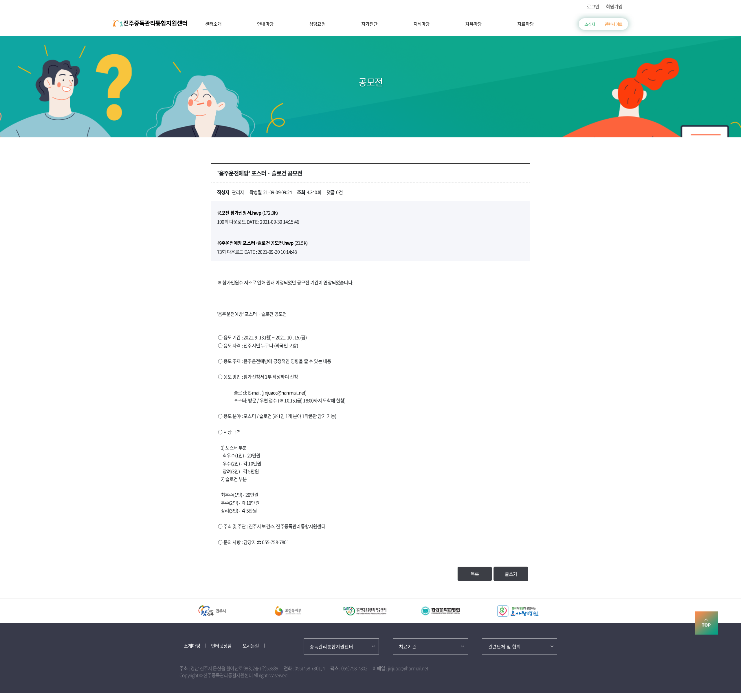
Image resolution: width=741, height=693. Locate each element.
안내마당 (265, 23)
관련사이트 (613, 24)
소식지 (589, 24)
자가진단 (369, 23)
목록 (475, 573)
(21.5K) (262, 242)
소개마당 (192, 645)
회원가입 (614, 6)
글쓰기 (511, 573)
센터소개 (213, 23)
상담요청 (317, 23)
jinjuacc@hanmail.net (284, 392)
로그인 (593, 6)
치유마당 (473, 23)
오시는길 (251, 645)
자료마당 (525, 23)
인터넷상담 (221, 645)
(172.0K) (247, 212)
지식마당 (421, 23)
